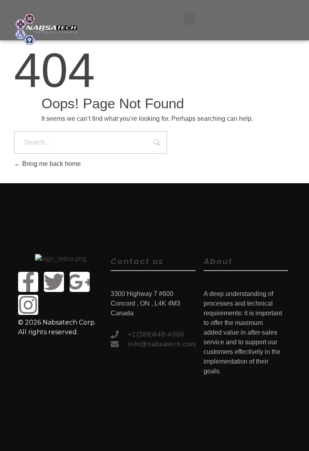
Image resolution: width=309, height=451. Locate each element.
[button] (189, 18)
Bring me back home (51, 163)
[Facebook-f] (28, 282)
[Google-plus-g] (80, 282)
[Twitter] (54, 282)
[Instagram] (28, 305)
